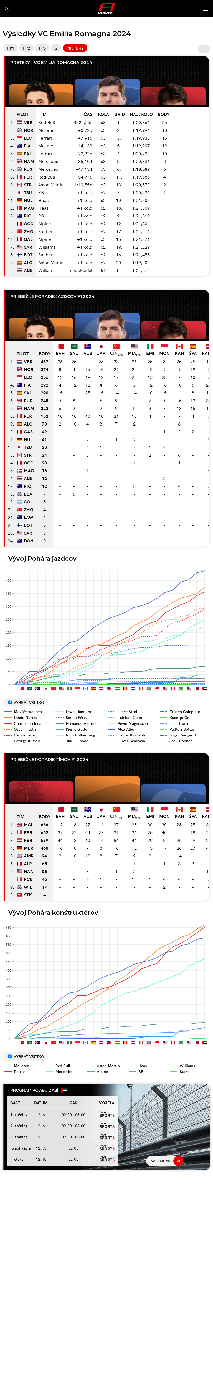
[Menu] (205, 9)
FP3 (42, 48)
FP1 (10, 48)
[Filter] (204, 49)
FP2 (26, 48)
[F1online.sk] (106, 8)
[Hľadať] (6, 9)
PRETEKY (75, 48)
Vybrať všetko (29, 702)
